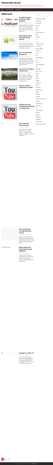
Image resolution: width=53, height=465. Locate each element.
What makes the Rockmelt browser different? (25, 249)
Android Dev (38, 21)
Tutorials (38, 101)
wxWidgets (38, 119)
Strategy (37, 96)
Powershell (38, 87)
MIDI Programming (40, 64)
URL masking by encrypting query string (25, 231)
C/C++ (37, 41)
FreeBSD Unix (39, 46)
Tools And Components (41, 98)
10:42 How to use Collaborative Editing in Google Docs (26, 106)
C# (36, 39)
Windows (38, 115)
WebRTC (38, 112)
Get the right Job (39, 48)
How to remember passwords (25, 53)
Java (37, 55)
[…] (23, 31)
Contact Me (18, 9)
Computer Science (40, 44)
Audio (37, 28)
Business (38, 37)
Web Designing (39, 110)
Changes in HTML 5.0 (26, 353)
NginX (37, 78)
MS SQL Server (39, 71)
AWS (37, 30)
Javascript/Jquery (39, 57)
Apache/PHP (38, 23)
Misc (37, 66)
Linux (37, 60)
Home (2, 9)
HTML (37, 53)
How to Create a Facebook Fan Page (26, 86)
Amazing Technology (40, 18)
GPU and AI (38, 50)
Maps (37, 62)
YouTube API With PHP (41, 124)
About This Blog (9, 9)
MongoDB (38, 69)
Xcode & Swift (39, 121)
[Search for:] (44, 15)
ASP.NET (38, 25)
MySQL (37, 73)
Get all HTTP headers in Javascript (26, 70)
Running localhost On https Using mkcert (25, 37)
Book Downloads (39, 32)
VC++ (37, 108)
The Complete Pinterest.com (24, 124)
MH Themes (34, 463)
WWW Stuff (38, 117)
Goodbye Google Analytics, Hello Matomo (25, 19)
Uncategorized (39, 103)
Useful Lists (38, 105)
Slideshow (38, 94)
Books (37, 34)
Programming (39, 89)
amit (31, 23)
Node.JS (37, 80)
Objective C (38, 82)
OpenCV (37, 85)
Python (37, 92)
